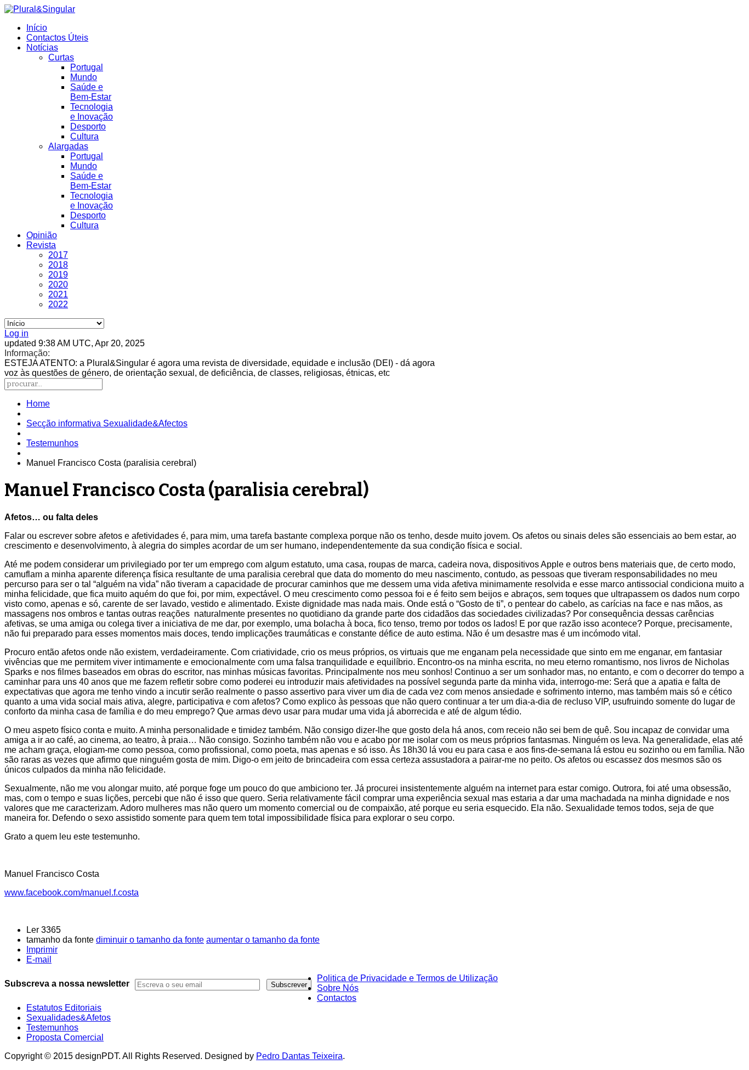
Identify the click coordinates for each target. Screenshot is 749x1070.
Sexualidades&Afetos (68, 1017)
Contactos (336, 998)
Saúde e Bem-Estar (90, 92)
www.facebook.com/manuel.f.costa (71, 892)
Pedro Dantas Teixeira (299, 1056)
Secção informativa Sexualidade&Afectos (107, 423)
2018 (58, 264)
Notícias (42, 47)
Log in (16, 333)
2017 (58, 255)
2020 (58, 284)
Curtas (61, 57)
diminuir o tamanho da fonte (150, 939)
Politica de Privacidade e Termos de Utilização (407, 978)
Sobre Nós (338, 988)
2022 (58, 304)
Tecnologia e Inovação (91, 111)
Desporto (88, 126)
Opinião (41, 235)
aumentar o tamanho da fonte (263, 939)
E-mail (39, 959)
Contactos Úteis (57, 37)
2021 (58, 294)
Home (38, 403)
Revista (41, 245)
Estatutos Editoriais (63, 1007)
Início (36, 27)
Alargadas (68, 146)
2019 (58, 274)
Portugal (86, 67)
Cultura (84, 136)
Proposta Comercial (65, 1037)
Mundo (83, 77)
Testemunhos (52, 443)
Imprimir (42, 949)
